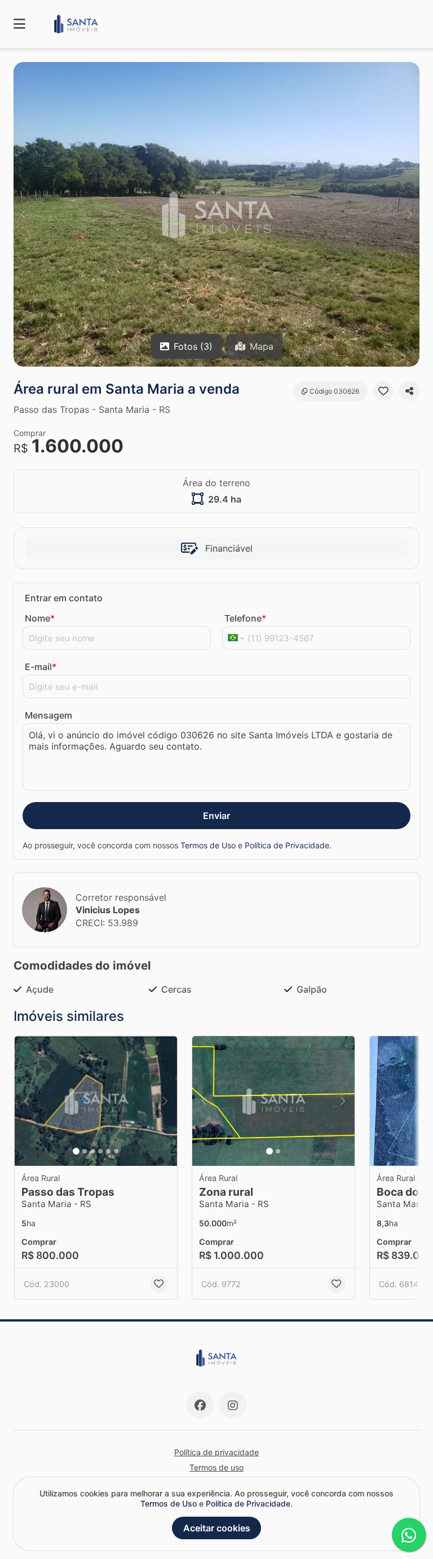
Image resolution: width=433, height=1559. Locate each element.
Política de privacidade (216, 1452)
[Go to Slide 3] (92, 1151)
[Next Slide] (409, 214)
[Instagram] (232, 1405)
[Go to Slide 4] (100, 1151)
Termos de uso (216, 1467)
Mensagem (48, 715)
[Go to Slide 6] (116, 1151)
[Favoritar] (383, 391)
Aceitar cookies (216, 1528)
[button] (216, 214)
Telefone (245, 618)
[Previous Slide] (23, 214)
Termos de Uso (208, 845)
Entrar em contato (64, 598)
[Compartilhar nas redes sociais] (409, 391)
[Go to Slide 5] (108, 1151)
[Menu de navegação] (19, 24)
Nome (40, 618)
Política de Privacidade (287, 845)
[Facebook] (200, 1405)
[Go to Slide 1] (76, 1151)
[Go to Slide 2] (84, 1151)
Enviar (216, 815)
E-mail (40, 666)
